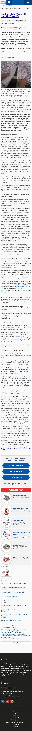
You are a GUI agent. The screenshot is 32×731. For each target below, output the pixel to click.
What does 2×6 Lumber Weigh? (9, 601)
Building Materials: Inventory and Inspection (13, 634)
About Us (15, 715)
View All (16, 643)
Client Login (16, 717)
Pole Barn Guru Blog (20, 508)
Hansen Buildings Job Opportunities (16, 722)
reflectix (24, 448)
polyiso (15, 448)
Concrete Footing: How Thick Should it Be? (12, 592)
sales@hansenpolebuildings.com (15, 691)
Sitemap (16, 726)
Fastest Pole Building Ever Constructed (11, 620)
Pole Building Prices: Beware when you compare (14, 605)
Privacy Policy (16, 724)
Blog (16, 713)
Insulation (17, 447)
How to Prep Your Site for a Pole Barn (11, 639)
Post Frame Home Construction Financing (12, 632)
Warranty (15, 721)
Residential (16, 471)
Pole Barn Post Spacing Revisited (10, 596)
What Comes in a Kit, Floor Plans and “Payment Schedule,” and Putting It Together (14, 630)
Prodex (19, 448)
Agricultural (16, 465)
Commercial (16, 477)
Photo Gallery (18, 545)
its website (24, 378)
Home (2, 5)
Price (19, 496)
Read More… (4, 678)
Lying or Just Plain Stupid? (8, 610)
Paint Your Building (20, 557)
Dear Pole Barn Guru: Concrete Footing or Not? (14, 583)
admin (9, 449)
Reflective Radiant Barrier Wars (13, 15)
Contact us (16, 712)
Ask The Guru (18, 520)
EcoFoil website (14, 336)
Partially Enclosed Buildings (8, 627)
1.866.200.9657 (16, 489)
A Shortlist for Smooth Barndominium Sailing (13, 587)
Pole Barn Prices (15, 719)
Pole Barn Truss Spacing (7, 579)
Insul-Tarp (9, 448)
